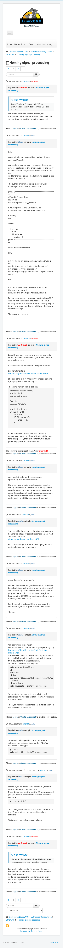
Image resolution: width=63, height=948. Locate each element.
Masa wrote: (20, 100)
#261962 (26, 81)
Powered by (25, 931)
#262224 (26, 135)
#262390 (26, 514)
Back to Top (55, 942)
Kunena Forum (37, 931)
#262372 (26, 460)
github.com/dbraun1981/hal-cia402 (23, 539)
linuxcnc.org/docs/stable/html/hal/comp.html (28, 373)
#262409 (26, 628)
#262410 (26, 724)
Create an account (28, 128)
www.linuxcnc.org (44, 44)
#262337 (26, 338)
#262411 (43, 770)
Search (32, 44)
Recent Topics (20, 44)
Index (9, 44)
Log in (15, 128)
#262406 (26, 563)
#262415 (26, 836)
